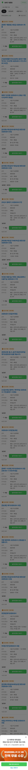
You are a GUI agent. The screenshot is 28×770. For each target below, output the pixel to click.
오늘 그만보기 (14, 768)
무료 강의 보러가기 (14, 764)
